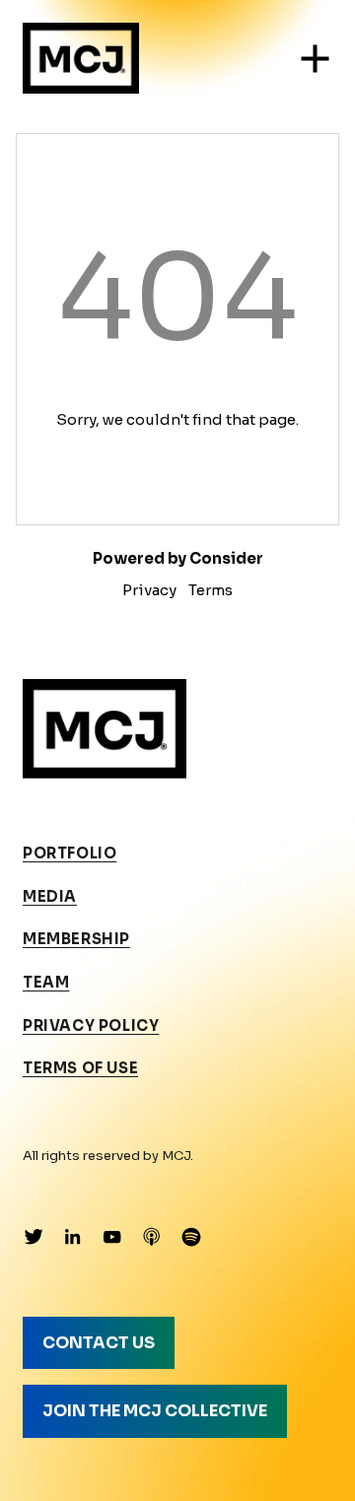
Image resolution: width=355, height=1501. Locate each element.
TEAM (46, 982)
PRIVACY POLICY (91, 1026)
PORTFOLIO (69, 853)
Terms (210, 589)
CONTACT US (98, 1342)
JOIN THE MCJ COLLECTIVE (154, 1410)
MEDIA (50, 897)
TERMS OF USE (80, 1068)
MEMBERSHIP (76, 939)
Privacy (149, 589)
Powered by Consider (178, 558)
